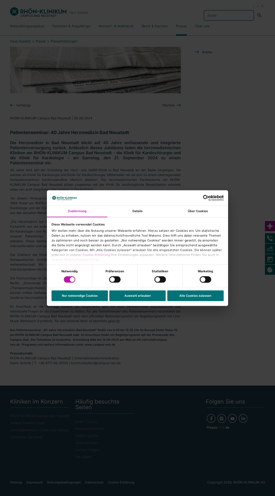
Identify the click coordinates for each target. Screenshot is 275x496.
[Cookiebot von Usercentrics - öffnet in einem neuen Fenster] (206, 198)
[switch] (115, 279)
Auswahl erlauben (137, 296)
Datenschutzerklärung (81, 260)
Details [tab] (137, 211)
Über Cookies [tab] (198, 211)
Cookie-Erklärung (96, 255)
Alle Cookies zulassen (195, 296)
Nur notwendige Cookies (80, 296)
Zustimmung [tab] (77, 211)
